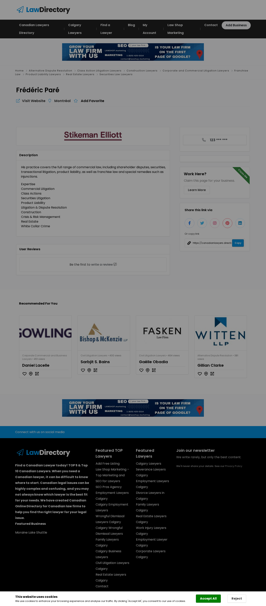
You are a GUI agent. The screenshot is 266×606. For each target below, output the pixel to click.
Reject (237, 598)
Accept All (208, 598)
